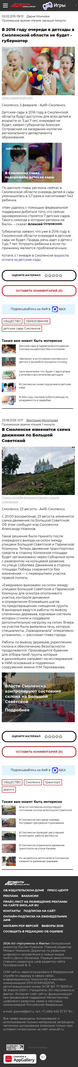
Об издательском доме (23, 890)
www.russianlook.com (17, 98)
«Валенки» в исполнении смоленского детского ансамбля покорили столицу (43, 360)
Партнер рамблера (37, 1047)
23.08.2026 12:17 (12, 420)
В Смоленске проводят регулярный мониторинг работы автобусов (41, 834)
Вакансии (30, 896)
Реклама (10, 896)
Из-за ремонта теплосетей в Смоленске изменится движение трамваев (44, 860)
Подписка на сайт (40, 911)
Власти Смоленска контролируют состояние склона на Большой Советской (33, 694)
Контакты (11, 911)
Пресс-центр (57, 890)
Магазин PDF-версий (20, 926)
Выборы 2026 (52, 926)
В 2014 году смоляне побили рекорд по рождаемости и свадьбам (43, 399)
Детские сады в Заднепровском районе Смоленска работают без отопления (44, 347)
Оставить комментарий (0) (39, 291)
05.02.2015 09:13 (12, 16)
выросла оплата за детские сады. (35, 258)
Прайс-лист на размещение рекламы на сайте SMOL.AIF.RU (35, 903)
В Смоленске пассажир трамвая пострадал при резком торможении (41, 821)
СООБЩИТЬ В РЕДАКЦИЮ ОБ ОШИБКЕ (33, 931)
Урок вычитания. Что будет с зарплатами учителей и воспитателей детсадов (44, 373)
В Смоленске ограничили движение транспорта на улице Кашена (41, 847)
